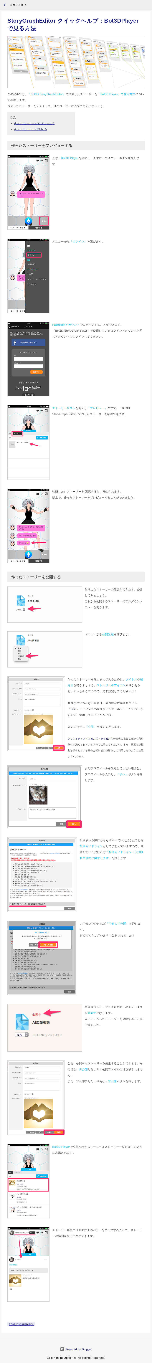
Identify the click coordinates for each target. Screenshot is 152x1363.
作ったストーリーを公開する (30, 129)
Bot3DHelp (18, 4)
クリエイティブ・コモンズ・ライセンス (90, 738)
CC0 (74, 709)
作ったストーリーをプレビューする (34, 123)
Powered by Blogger (78, 1349)
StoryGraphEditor (21, 1324)
